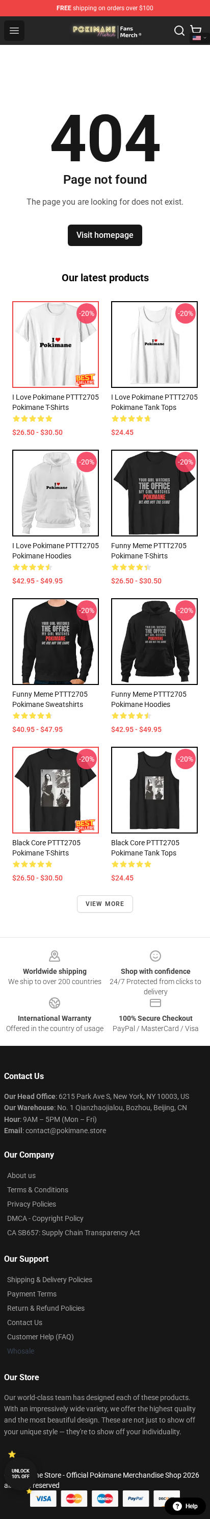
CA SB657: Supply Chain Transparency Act (73, 1233)
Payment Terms (32, 1294)
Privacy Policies (31, 1204)
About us (21, 1175)
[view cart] (196, 30)
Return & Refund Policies (46, 1308)
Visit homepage (105, 235)
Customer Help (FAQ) (40, 1337)
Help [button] (192, 1506)
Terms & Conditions (37, 1190)
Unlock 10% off (21, 1473)
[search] (179, 30)
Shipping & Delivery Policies (49, 1280)
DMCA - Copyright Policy (45, 1218)
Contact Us (24, 1322)
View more (105, 904)
